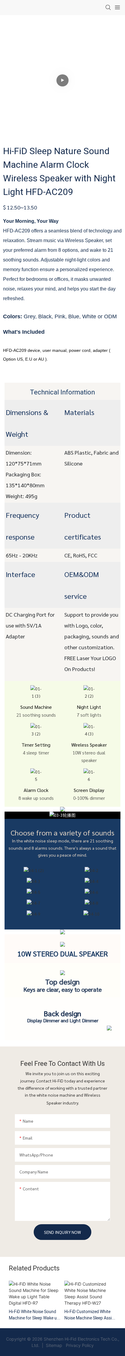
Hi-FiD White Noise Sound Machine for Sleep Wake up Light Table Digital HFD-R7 (34, 1315)
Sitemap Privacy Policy (69, 1345)
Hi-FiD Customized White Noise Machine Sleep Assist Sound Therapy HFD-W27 (89, 1315)
